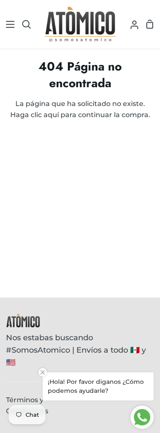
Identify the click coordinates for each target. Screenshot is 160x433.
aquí (51, 115)
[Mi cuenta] (131, 24)
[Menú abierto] (7, 24)
